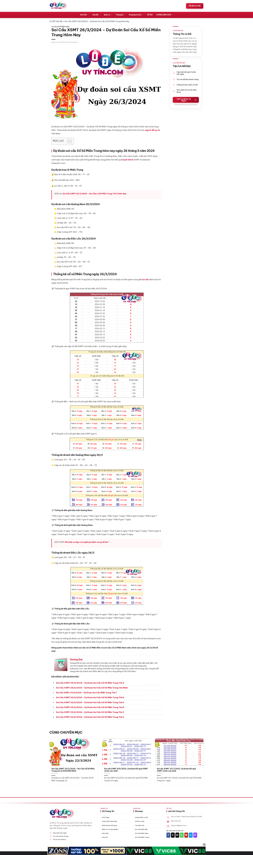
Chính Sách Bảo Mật (109, 821)
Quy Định (105, 833)
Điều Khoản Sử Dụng (109, 825)
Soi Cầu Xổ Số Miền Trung (60, 27)
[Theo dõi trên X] (173, 835)
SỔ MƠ (150, 15)
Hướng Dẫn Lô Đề (141, 817)
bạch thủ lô (127, 159)
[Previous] (54, 755)
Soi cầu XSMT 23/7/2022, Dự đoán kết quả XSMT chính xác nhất (176, 770)
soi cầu (145, 279)
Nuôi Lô (107, 15)
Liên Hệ (105, 837)
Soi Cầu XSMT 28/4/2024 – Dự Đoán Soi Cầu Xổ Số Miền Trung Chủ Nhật (92, 687)
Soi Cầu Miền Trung (142, 837)
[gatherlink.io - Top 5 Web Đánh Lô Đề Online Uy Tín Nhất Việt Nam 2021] (58, 6)
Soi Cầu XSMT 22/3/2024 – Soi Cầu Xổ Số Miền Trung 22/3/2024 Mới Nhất (73, 770)
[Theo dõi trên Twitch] (195, 835)
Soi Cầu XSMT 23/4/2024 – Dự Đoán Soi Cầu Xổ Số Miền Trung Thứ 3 (90, 712)
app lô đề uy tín (152, 130)
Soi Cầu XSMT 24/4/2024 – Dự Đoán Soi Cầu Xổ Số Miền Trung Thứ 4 (90, 707)
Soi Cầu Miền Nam (141, 833)
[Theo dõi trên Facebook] (168, 835)
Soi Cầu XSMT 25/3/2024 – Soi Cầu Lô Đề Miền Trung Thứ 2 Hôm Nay (94, 193)
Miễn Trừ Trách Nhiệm (110, 829)
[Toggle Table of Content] (68, 141)
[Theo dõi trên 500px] (191, 835)
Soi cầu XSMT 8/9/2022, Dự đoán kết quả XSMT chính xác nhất (126, 770)
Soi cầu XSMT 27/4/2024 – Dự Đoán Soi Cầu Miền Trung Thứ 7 (86, 692)
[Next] (199, 755)
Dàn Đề (95, 15)
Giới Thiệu (105, 817)
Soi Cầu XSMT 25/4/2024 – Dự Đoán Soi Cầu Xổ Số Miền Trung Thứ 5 (90, 702)
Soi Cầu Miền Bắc (141, 829)
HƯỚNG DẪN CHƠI (163, 15)
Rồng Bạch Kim (135, 15)
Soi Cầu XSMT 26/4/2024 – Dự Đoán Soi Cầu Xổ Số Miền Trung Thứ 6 (90, 697)
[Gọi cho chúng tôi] (182, 835)
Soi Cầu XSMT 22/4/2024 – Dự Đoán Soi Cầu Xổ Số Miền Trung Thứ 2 (90, 717)
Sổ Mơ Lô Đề (139, 821)
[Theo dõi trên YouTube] (186, 835)
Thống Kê (119, 15)
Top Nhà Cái (139, 825)
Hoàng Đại (73, 42)
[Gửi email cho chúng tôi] (177, 835)
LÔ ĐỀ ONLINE (56, 21)
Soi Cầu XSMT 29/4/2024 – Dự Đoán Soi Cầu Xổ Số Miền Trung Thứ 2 (90, 683)
